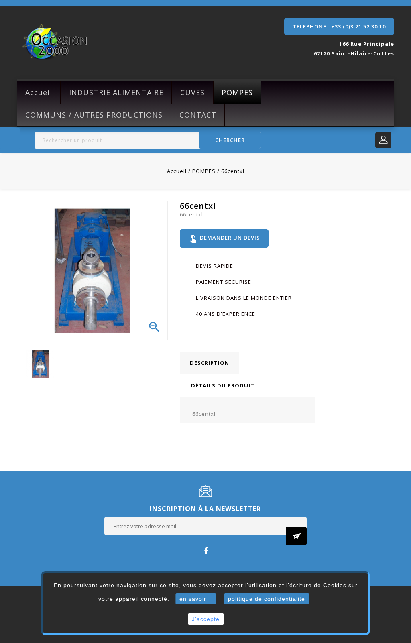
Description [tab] (209, 362)
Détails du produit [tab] (222, 385)
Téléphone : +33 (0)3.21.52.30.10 (339, 26)
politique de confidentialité (266, 599)
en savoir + (195, 599)
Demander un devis (224, 238)
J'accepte (206, 619)
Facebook (205, 550)
